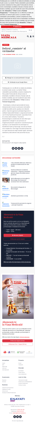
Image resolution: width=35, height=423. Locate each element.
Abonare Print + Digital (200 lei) (18, 344)
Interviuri (4, 368)
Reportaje (4, 366)
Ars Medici (21, 370)
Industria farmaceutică (7, 387)
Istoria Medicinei (22, 374)
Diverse (4, 381)
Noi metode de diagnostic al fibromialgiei (18, 188)
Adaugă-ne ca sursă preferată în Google (18, 78)
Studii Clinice (21, 372)
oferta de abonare (24, 337)
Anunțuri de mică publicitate (9, 392)
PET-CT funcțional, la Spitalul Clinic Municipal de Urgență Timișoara (14, 30)
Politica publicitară (23, 383)
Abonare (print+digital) (18, 239)
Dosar (19, 363)
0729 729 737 (20, 411)
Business (5, 385)
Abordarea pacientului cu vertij (19, 196)
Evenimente (5, 377)
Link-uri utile (22, 377)
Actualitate (5, 360)
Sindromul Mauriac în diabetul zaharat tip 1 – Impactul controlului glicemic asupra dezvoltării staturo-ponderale (20, 172)
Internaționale (5, 369)
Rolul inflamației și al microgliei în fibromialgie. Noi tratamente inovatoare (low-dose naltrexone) (20, 180)
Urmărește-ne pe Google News (18, 82)
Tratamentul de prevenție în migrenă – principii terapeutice (21, 204)
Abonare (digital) (18, 235)
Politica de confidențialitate (25, 381)
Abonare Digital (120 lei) (18, 340)
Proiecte (21, 360)
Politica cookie (22, 385)
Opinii (3, 363)
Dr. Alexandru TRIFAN (9, 54)
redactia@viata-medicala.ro (19, 413)
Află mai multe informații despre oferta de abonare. (17, 262)
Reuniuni (4, 380)
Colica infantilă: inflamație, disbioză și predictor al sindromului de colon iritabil (21, 164)
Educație (21, 368)
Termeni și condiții (22, 380)
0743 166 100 (20, 409)
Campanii (20, 364)
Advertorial (5, 391)
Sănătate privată (6, 389)
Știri (3, 364)
